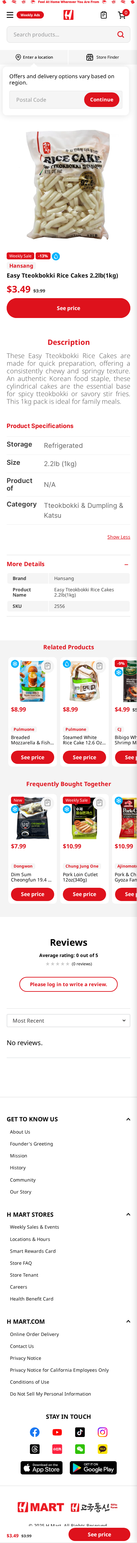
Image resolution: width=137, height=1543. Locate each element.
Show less (118, 537)
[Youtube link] (57, 1432)
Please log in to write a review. (68, 984)
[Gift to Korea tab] (94, 1507)
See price (68, 308)
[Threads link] (35, 1449)
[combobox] (68, 34)
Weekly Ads (30, 15)
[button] (10, 15)
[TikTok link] (80, 1432)
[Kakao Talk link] (102, 1449)
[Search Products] (121, 34)
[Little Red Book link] (57, 1449)
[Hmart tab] (41, 1507)
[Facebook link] (35, 1432)
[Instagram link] (102, 1432)
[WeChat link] (80, 1449)
